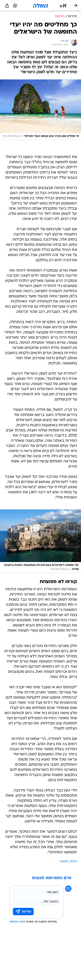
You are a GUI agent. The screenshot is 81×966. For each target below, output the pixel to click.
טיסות (73, 861)
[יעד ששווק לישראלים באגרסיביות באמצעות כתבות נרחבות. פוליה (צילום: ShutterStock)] (40, 541)
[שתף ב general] (7, 5)
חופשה (64, 861)
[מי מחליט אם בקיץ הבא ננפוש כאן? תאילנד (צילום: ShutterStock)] (40, 109)
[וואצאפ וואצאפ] (15, 6)
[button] (63, 5)
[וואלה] (40, 6)
